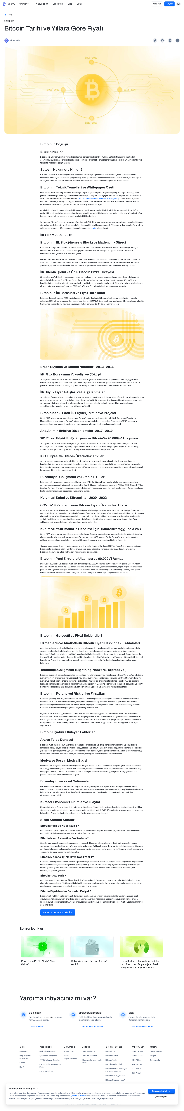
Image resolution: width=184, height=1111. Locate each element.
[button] (24, 4)
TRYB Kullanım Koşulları (49, 1060)
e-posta (49, 1017)
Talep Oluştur (37, 1027)
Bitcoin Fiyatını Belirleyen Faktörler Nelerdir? (116, 1070)
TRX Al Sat (136, 1069)
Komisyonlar (155, 1060)
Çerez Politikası (46, 1071)
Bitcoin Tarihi (111, 1060)
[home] (9, 4)
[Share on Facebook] (162, 40)
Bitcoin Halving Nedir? (115, 1076)
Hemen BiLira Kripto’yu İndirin (57, 912)
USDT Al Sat (137, 1056)
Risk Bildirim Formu (47, 1051)
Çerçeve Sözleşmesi (48, 1056)
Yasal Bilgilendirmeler (70, 1057)
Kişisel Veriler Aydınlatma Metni (50, 1065)
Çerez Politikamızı (78, 1096)
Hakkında (23, 1051)
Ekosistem (58, 4)
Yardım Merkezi (156, 1051)
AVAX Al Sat (137, 1064)
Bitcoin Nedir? (111, 1056)
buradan (93, 228)
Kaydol (169, 4)
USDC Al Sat (137, 1051)
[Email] (177, 40)
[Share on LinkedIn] (170, 40)
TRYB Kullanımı (40, 4)
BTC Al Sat (110, 1051)
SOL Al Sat (136, 1073)
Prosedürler (69, 1051)
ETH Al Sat (136, 1060)
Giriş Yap (157, 4)
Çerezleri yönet (161, 1097)
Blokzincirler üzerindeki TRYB (92, 1061)
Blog (70, 4)
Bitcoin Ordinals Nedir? (115, 1080)
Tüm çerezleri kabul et (161, 1091)
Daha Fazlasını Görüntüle (92, 1027)
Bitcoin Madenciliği (113, 1064)
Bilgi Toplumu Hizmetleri (25, 1057)
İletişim (153, 1056)
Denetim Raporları (89, 1056)
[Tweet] (155, 40)
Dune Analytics (88, 1051)
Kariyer (22, 1063)
